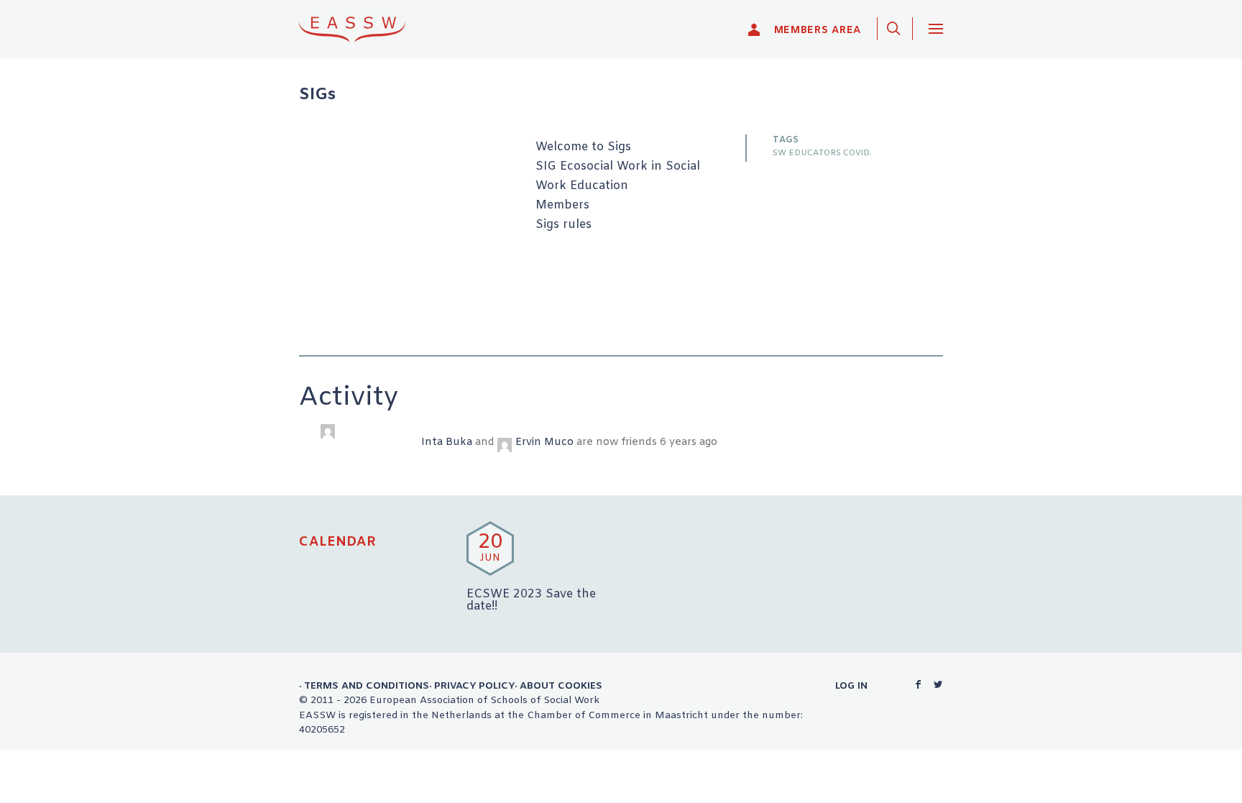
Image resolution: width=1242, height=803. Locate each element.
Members (562, 206)
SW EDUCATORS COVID (821, 153)
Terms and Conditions (366, 685)
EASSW (361, 29)
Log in (851, 685)
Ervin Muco (544, 442)
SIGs (317, 95)
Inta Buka (446, 442)
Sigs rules (563, 225)
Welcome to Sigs (583, 147)
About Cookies (561, 685)
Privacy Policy (474, 685)
